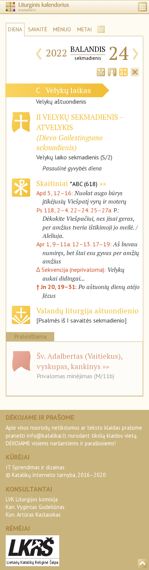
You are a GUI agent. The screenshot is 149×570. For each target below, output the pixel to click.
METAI (84, 29)
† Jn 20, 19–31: (57, 287)
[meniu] (142, 6)
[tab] (101, 71)
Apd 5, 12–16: (55, 193)
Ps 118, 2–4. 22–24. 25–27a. (74, 210)
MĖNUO (62, 29)
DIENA (15, 29)
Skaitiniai (66, 183)
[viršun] (142, 563)
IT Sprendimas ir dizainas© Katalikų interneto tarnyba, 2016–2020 (56, 471)
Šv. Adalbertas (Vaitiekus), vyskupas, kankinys (79, 361)
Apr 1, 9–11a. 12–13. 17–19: (74, 244)
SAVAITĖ (37, 29)
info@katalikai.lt (46, 435)
